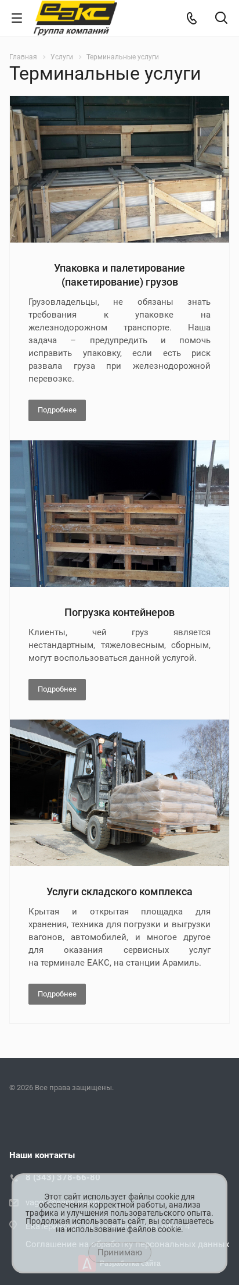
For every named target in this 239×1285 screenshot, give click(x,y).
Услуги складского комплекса (119, 891)
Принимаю (119, 1252)
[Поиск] (221, 19)
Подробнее (57, 409)
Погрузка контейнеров (119, 612)
